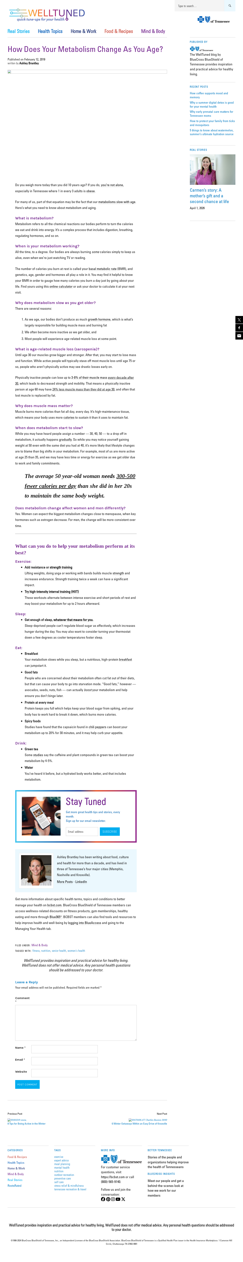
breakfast (125, 659)
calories (68, 417)
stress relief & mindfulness (69, 1185)
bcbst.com (54, 905)
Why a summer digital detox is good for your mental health (212, 104)
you (103, 185)
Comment (22, 999)
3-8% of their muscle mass (89, 377)
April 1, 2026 (197, 208)
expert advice (61, 1160)
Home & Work (83, 31)
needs (108, 476)
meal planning (62, 1164)
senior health (59, 950)
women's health (76, 950)
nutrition (45, 950)
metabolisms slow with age (116, 202)
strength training (61, 567)
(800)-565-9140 (110, 1181)
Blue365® (56, 917)
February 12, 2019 (34, 59)
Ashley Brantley (29, 63)
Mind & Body (153, 31)
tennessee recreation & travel (70, 1189)
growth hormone (99, 319)
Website (21, 1071)
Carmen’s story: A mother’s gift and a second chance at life (209, 195)
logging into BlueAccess (84, 923)
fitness (36, 950)
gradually (65, 439)
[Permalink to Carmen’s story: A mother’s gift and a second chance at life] (212, 169)
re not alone (115, 185)
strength (118, 573)
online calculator (61, 286)
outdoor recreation (64, 1174)
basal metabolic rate (103, 269)
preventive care (62, 1178)
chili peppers (97, 727)
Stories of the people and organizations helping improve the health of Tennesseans (168, 1162)
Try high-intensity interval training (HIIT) (52, 591)
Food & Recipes (119, 31)
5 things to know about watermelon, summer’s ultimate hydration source (212, 132)
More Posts (65, 881)
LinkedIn (81, 881)
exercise (58, 1156)
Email (20, 1059)
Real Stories (19, 31)
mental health (61, 1167)
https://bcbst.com (113, 1177)
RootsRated (14, 1185)
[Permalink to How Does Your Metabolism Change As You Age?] (87, 72)
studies (38, 755)
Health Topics (50, 31)
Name (20, 1047)
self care (59, 1182)
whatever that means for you (73, 620)
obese (90, 191)
